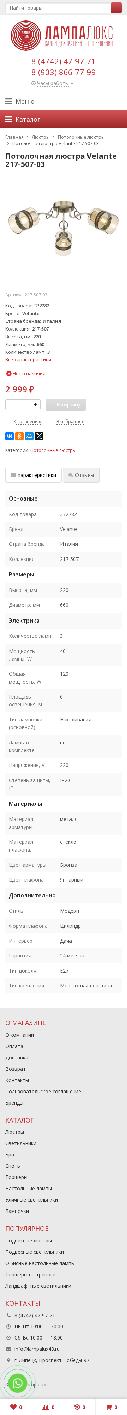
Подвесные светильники (34, 1251)
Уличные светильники (31, 1199)
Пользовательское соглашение (43, 1091)
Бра (9, 1154)
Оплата (14, 1046)
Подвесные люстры (28, 1240)
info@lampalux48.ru (37, 1349)
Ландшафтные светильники (38, 1285)
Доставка (16, 1057)
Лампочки (17, 1211)
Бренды (14, 1102)
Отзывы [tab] (84, 475)
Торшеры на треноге (30, 1274)
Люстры (14, 1132)
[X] (39, 436)
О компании (19, 1035)
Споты (13, 1165)
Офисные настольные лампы (40, 1263)
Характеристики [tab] (37, 475)
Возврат (15, 1068)
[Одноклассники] (19, 436)
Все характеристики (28, 359)
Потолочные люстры (53, 450)
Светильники (20, 1143)
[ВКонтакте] (9, 436)
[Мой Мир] (29, 436)
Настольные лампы (28, 1188)
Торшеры (16, 1177)
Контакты (17, 1080)
